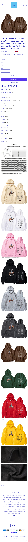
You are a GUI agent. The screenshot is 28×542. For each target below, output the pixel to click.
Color (2, 56)
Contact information (15, 538)
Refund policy (9, 536)
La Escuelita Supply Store (13, 534)
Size (2, 62)
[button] (2, 5)
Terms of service (23, 536)
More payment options (14, 82)
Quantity (2, 68)
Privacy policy (15, 536)
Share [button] (3, 485)
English (13, 525)
